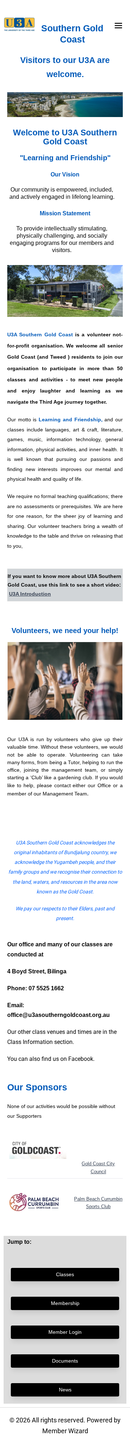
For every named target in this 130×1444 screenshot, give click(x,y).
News (65, 1390)
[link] (19, 24)
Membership (65, 1303)
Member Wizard (65, 1431)
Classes (65, 1274)
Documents (65, 1361)
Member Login (65, 1332)
